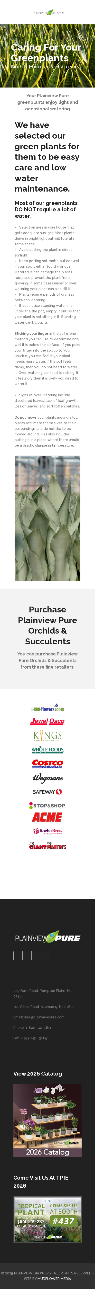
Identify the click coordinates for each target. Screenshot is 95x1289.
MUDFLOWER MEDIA (54, 1279)
